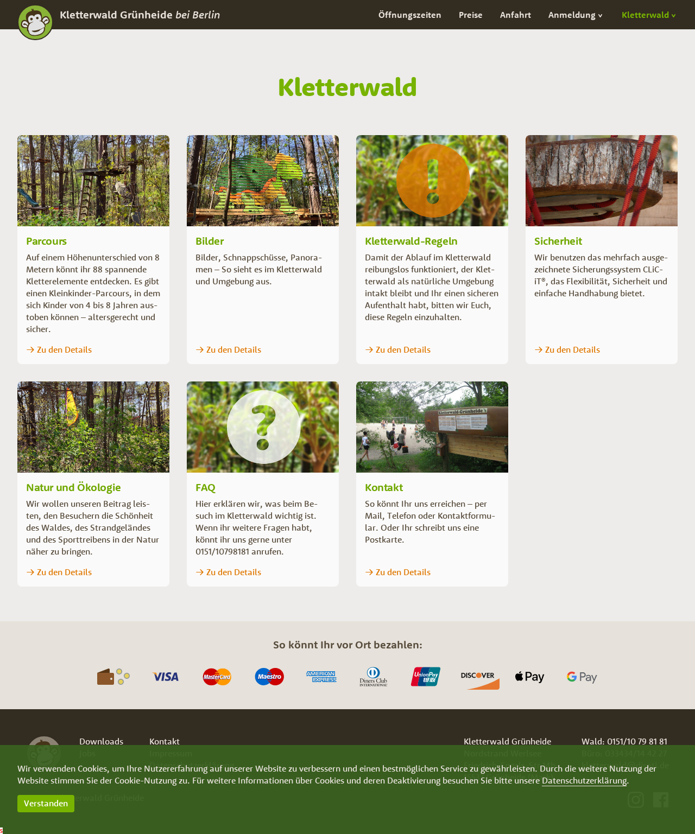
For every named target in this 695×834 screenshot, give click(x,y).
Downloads (101, 741)
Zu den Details (64, 349)
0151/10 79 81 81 (637, 741)
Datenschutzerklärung (584, 780)
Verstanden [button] (46, 803)
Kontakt (164, 741)
